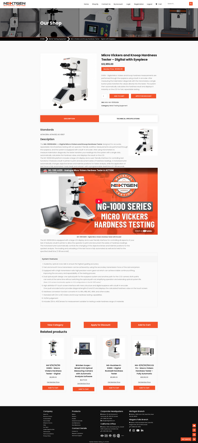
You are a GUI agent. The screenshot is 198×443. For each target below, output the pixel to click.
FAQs (44, 425)
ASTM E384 (44, 134)
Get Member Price (53, 382)
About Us (45, 414)
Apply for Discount (143, 96)
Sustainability (47, 418)
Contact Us (106, 4)
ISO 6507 (61, 134)
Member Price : (113, 69)
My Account (118, 4)
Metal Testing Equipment (57, 39)
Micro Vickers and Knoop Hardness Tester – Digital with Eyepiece (93, 39)
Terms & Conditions (48, 434)
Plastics (74, 416)
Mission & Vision (47, 416)
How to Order (46, 421)
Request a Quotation (77, 433)
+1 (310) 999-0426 (107, 431)
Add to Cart (144, 324)
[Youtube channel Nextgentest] (194, 425)
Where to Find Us (47, 423)
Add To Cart (53, 388)
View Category (55, 324)
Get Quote (186, 439)
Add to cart (119, 96)
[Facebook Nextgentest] (130, 430)
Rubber (74, 418)
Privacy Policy (47, 436)
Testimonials (46, 431)
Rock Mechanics (76, 425)
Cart (160, 4)
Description (69, 118)
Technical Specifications (128, 118)
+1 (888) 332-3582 (107, 418)
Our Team (45, 427)
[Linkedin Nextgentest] (142, 430)
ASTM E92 (53, 134)
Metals (74, 414)
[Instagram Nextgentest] (134, 430)
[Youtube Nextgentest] (137, 430)
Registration (139, 4)
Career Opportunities (48, 429)
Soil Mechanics (76, 423)
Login (128, 4)
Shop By (95, 4)
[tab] (69, 118)
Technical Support (77, 435)
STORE (42, 39)
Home (86, 4)
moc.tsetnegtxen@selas (108, 420)
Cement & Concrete (77, 421)
